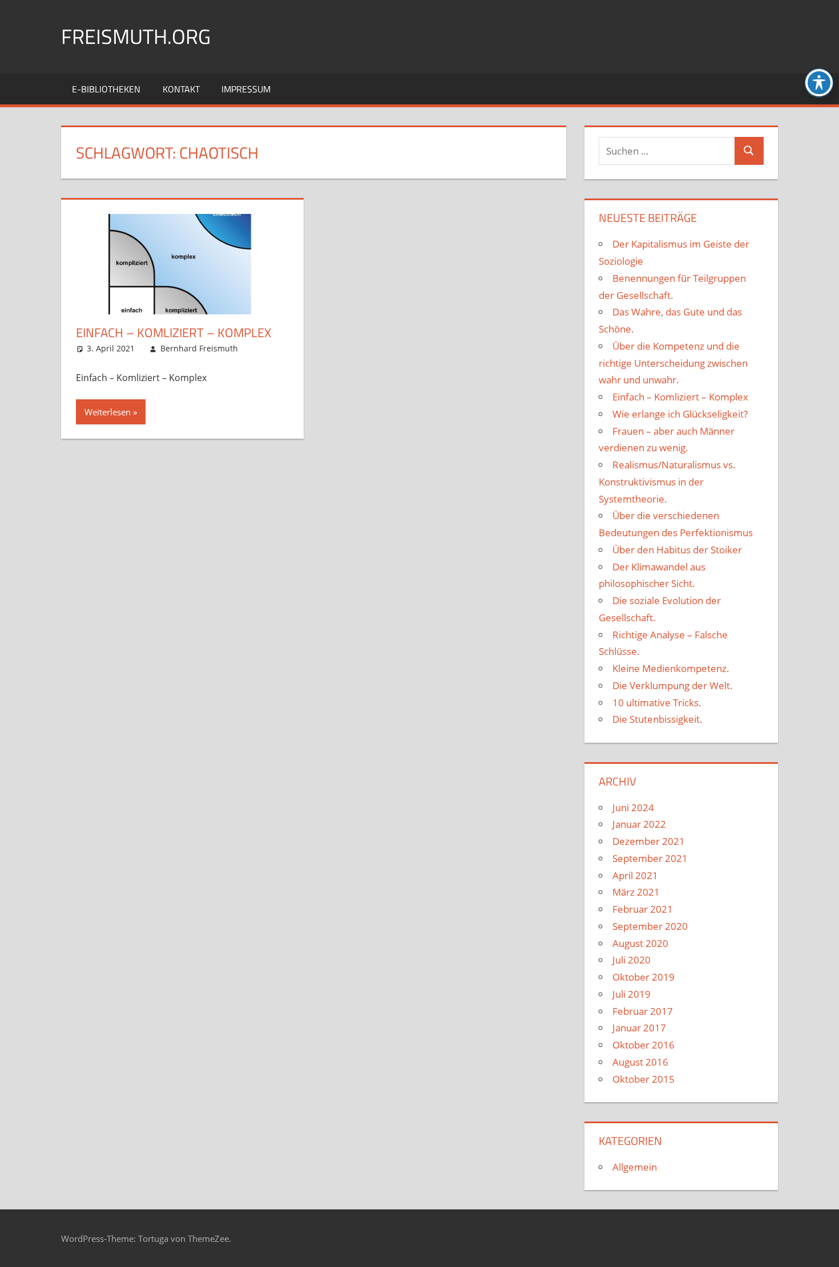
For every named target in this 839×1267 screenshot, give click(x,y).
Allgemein (634, 1166)
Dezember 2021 (648, 841)
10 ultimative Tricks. (656, 702)
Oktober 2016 (643, 1044)
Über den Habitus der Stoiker (677, 549)
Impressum (246, 89)
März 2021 (636, 891)
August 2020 (640, 943)
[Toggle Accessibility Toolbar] (819, 82)
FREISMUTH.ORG (136, 36)
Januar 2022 (639, 824)
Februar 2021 (642, 909)
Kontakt (181, 89)
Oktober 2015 (643, 1079)
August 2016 (640, 1061)
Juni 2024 (633, 807)
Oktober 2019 (643, 976)
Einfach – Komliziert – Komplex (173, 332)
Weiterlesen (107, 412)
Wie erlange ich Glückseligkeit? (680, 413)
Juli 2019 (631, 994)
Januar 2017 (639, 1027)
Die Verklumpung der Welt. (672, 685)
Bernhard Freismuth (199, 348)
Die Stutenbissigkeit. (657, 719)
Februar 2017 (642, 1011)
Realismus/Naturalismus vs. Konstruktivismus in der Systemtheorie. (667, 481)
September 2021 (650, 858)
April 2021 (635, 875)
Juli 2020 (631, 959)
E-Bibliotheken (106, 89)
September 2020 (650, 926)
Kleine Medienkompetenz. (670, 668)
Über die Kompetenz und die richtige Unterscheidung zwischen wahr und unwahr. (673, 363)
